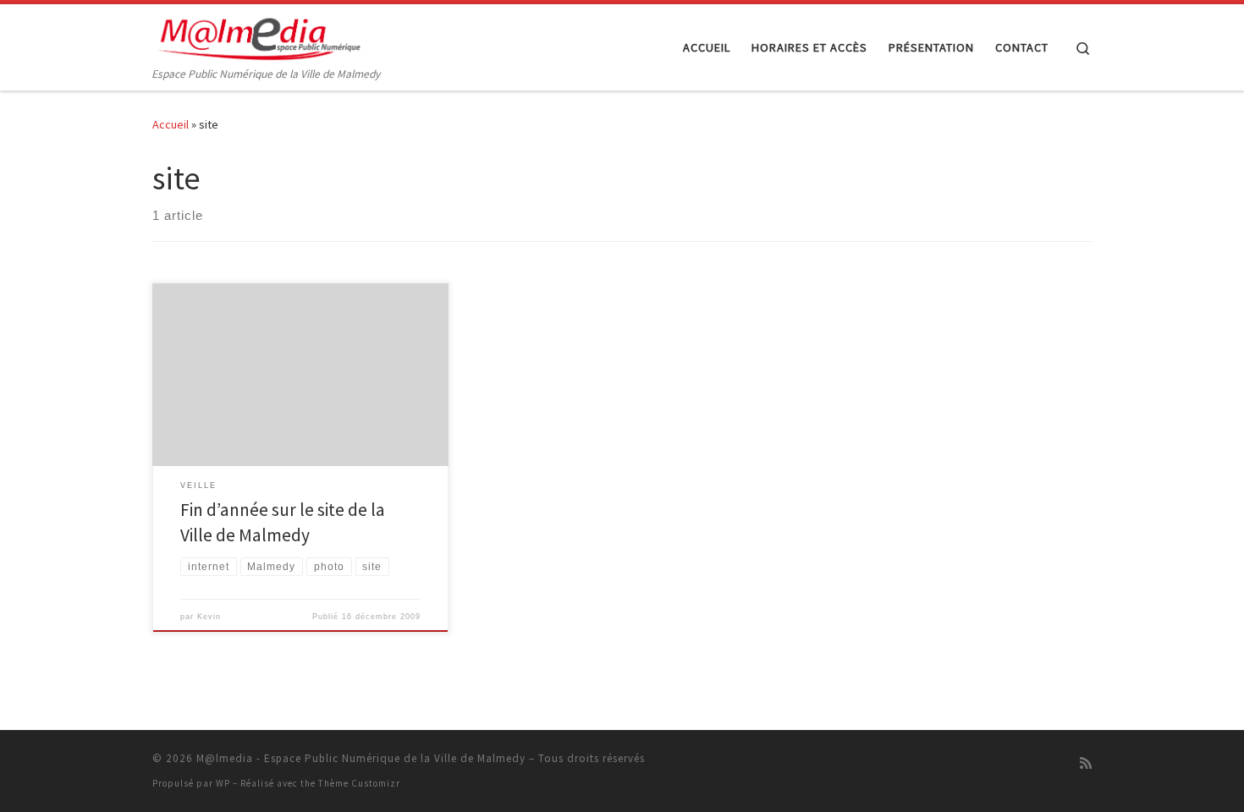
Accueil (170, 124)
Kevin (209, 616)
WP (223, 783)
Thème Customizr (359, 783)
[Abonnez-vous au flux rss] (1086, 763)
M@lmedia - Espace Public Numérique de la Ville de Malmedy (361, 758)
